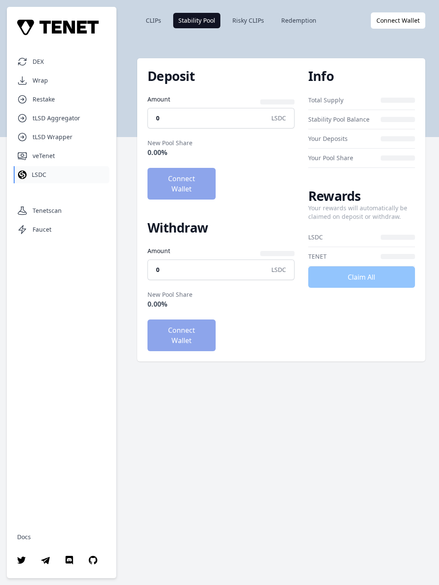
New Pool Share (169, 143)
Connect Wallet (398, 20)
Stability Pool (196, 20)
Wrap (40, 80)
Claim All (361, 277)
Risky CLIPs (248, 20)
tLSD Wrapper (52, 137)
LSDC (39, 174)
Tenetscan (47, 210)
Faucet (42, 229)
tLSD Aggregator (56, 118)
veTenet (44, 156)
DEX (38, 61)
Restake (44, 99)
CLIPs (153, 20)
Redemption (298, 20)
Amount (158, 99)
